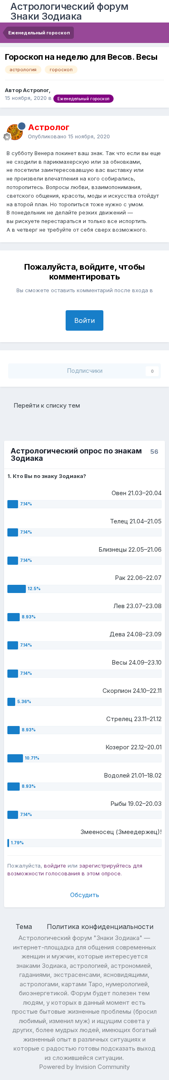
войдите (55, 865)
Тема (25, 926)
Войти (84, 320)
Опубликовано (69, 136)
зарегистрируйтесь (105, 865)
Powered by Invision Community (84, 1067)
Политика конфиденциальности (100, 926)
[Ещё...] (154, 132)
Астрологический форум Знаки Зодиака (69, 11)
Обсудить (84, 895)
